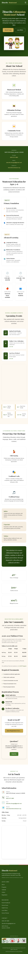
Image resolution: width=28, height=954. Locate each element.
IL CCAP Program (22, 666)
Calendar (4, 889)
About (3, 884)
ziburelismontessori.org (14, 167)
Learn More (20, 30)
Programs (4, 887)
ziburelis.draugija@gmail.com (14, 162)
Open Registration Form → (14, 730)
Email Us (14, 754)
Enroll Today (8, 30)
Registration (4, 894)
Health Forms (5, 907)
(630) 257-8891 (14, 157)
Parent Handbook (6, 902)
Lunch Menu (4, 910)
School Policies (5, 913)
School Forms (5, 905)
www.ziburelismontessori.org (13, 808)
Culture (3, 892)
